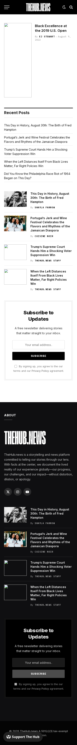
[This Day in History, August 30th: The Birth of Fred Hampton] (15, 199)
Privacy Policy (40, 370)
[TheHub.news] (39, 7)
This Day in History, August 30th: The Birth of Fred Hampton (49, 198)
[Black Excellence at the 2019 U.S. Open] (18, 60)
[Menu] (6, 7)
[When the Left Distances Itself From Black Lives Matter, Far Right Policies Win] (15, 277)
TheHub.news (29, 731)
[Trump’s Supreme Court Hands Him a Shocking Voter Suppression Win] (15, 252)
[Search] (71, 7)
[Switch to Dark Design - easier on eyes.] (64, 7)
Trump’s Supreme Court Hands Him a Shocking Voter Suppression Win (51, 251)
